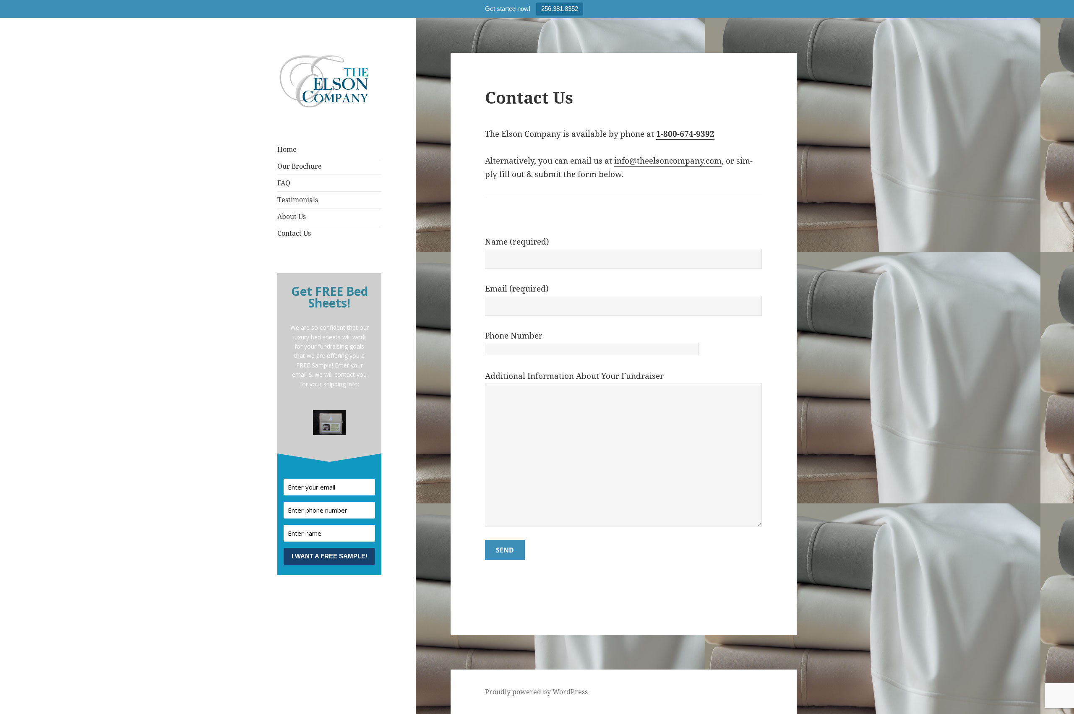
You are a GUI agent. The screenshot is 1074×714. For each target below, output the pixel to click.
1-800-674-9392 (685, 133)
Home (287, 149)
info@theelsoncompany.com (668, 160)
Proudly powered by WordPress (536, 691)
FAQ (283, 183)
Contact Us (294, 233)
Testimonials (297, 199)
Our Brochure (299, 166)
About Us (291, 216)
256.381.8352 (559, 8)
